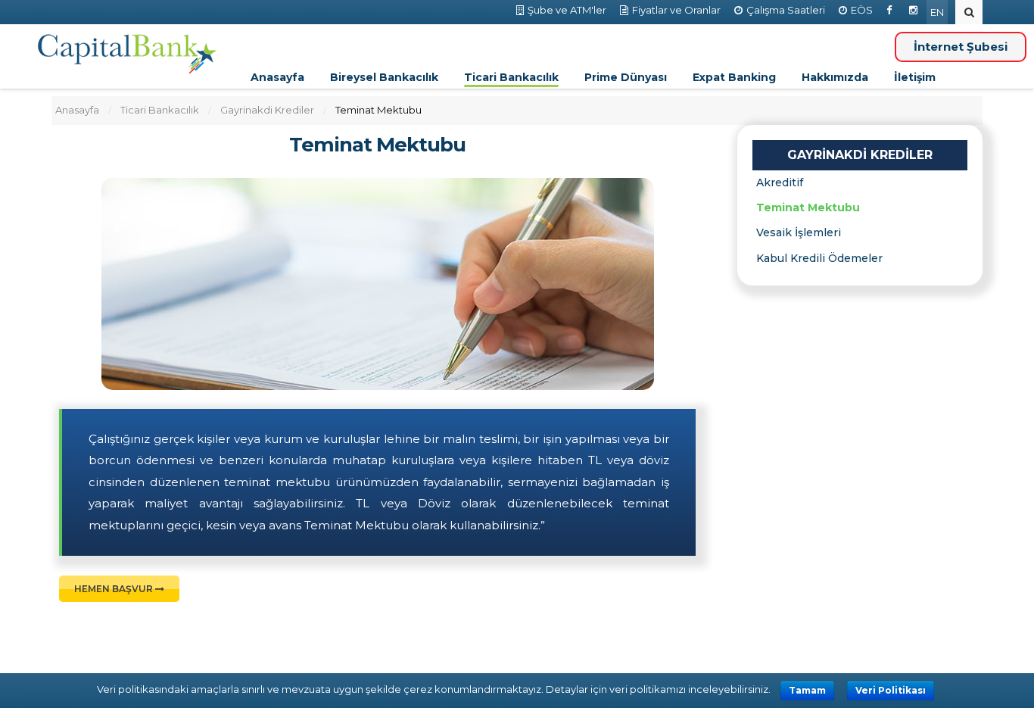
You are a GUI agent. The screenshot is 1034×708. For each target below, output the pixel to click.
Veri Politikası (890, 690)
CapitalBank (128, 54)
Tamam (807, 690)
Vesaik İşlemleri (798, 232)
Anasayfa (277, 77)
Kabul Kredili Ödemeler (819, 258)
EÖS (862, 10)
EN (937, 12)
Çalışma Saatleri (785, 10)
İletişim (915, 77)
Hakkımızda (835, 77)
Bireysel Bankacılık (384, 77)
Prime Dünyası (625, 77)
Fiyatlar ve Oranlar (676, 10)
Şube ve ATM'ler (567, 10)
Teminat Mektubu (377, 145)
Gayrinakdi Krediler (267, 110)
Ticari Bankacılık (511, 77)
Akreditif (779, 182)
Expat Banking (734, 77)
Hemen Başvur (114, 588)
